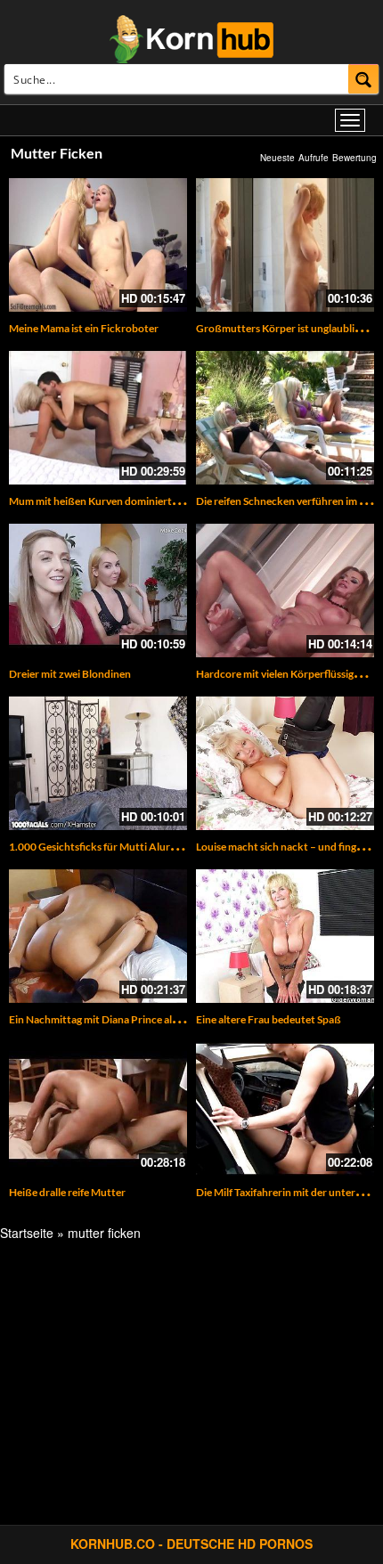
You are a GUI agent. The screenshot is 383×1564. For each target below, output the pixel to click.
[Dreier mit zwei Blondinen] (98, 590)
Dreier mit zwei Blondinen (70, 673)
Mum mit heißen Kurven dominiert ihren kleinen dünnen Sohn (154, 501)
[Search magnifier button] (363, 78)
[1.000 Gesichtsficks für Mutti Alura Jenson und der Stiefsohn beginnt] (98, 763)
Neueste (277, 157)
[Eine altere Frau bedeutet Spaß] (285, 936)
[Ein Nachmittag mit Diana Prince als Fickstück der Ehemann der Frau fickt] (98, 936)
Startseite (26, 1233)
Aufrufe (313, 157)
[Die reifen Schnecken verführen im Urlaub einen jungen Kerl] (285, 418)
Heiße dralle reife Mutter (67, 1192)
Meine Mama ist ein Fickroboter (84, 328)
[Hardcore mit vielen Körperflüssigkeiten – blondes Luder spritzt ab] (285, 590)
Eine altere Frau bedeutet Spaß (268, 1019)
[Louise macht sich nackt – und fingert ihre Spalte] (285, 763)
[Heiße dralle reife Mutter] (98, 1109)
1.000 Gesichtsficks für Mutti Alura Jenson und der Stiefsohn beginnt (171, 846)
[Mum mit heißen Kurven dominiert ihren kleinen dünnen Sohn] (98, 418)
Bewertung (354, 157)
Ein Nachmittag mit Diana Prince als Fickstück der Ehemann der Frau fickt (182, 1019)
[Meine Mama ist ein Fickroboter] (98, 245)
